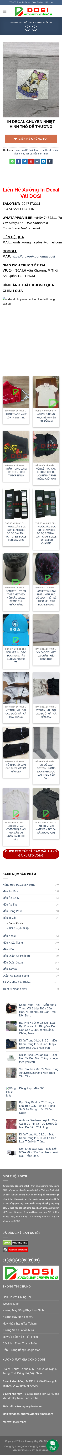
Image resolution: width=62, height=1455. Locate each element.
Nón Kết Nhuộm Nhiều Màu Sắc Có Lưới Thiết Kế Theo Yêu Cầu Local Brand (46, 598)
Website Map (11, 1303)
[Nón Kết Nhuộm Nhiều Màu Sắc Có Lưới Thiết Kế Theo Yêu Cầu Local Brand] (46, 569)
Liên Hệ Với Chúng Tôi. (17, 1297)
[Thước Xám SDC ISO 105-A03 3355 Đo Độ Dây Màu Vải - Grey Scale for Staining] (16, 504)
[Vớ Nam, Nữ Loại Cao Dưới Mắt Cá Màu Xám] (46, 688)
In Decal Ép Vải (44, 22)
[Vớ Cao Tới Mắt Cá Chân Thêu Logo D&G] (46, 630)
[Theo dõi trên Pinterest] (24, 1260)
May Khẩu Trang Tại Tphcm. (20, 1323)
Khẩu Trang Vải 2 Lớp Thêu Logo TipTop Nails (16, 472)
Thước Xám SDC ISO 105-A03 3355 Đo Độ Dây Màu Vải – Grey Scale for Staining (16, 533)
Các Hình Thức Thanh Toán (20, 1343)
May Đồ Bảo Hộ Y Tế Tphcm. (20, 1336)
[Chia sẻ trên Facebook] (18, 161)
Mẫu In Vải (29, 22)
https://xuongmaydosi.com (25, 1406)
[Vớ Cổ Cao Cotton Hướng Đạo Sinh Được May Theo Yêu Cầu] (46, 743)
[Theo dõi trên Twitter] (18, 1260)
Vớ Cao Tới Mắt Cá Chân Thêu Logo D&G (46, 655)
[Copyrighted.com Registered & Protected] (15, 1251)
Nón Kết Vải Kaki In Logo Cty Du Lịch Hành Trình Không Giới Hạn (46, 474)
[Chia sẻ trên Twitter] (25, 161)
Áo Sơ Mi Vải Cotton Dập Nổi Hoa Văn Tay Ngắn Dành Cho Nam (16, 833)
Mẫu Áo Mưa (10, 891)
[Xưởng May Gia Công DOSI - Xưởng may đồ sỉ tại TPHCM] (33, 11)
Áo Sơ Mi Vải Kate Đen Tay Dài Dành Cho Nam (46, 829)
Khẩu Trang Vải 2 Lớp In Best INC (16, 416)
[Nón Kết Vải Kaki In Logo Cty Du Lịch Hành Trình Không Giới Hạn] (46, 447)
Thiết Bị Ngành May (15, 988)
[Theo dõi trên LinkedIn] (30, 1260)
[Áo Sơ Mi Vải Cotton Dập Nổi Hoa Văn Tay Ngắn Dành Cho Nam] (16, 804)
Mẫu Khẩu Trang (13, 942)
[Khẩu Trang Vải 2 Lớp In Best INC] (16, 392)
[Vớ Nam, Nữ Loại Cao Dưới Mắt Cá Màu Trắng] (16, 688)
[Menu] (5, 11)
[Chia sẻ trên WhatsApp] (12, 161)
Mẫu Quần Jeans (13, 962)
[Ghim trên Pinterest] (31, 161)
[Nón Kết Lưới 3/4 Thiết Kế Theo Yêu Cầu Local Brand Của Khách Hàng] (16, 569)
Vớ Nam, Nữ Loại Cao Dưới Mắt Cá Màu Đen (16, 768)
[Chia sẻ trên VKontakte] (37, 161)
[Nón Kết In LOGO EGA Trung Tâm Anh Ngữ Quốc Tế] (16, 630)
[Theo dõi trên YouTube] (37, 1260)
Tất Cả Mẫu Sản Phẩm (37, 153)
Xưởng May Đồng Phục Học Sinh (23, 1310)
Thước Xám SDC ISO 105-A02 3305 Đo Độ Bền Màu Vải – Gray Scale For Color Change (46, 535)
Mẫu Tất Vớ (10, 969)
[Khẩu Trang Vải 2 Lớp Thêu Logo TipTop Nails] (16, 447)
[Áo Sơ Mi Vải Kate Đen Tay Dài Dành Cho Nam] (46, 804)
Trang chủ (16, 22)
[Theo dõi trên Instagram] (12, 1260)
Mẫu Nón (8, 949)
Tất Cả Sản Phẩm (18, 2)
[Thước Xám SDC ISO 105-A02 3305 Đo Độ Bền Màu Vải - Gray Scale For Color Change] (46, 504)
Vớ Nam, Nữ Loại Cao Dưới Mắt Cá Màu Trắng (16, 713)
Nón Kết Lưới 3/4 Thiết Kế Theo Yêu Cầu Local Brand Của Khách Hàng (16, 598)
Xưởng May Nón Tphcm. (18, 1316)
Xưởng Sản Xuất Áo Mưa (18, 1330)
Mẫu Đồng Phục (12, 911)
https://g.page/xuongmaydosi (33, 256)
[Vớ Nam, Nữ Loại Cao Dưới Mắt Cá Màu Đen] (16, 743)
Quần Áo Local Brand (16, 975)
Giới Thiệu (37, 2)
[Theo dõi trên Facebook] (6, 1260)
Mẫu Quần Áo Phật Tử (16, 955)
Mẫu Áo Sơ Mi (11, 897)
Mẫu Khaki (9, 936)
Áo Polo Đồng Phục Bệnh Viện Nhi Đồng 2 (46, 417)
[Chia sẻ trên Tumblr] (50, 161)
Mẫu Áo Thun (11, 904)
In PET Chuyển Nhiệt (17, 928)
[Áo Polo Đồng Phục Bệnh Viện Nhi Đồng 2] (46, 392)
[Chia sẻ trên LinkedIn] (43, 161)
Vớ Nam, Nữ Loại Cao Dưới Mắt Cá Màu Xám (46, 713)
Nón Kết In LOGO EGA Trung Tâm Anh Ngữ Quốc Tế (16, 657)
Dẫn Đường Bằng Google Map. (22, 1350)
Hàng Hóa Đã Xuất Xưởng (28, 150)
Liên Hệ (49, 2)
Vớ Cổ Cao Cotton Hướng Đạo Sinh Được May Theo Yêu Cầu (46, 772)
